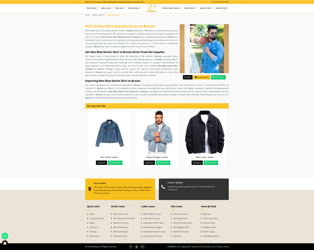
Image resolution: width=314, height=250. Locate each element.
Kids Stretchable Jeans (182, 223)
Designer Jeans (209, 227)
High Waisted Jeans (211, 236)
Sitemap (93, 232)
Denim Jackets (134, 8)
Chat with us (219, 77)
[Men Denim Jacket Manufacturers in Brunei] (109, 132)
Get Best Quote (203, 77)
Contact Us (172, 189)
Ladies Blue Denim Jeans (153, 223)
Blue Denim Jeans (120, 223)
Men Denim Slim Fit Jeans (124, 218)
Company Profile (97, 218)
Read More (101, 163)
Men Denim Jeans (120, 214)
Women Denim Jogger (152, 227)
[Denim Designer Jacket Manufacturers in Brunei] (157, 132)
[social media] (131, 247)
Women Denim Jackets (171, 8)
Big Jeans (207, 214)
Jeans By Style (221, 8)
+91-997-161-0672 (221, 2)
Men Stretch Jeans (121, 227)
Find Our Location (102, 193)
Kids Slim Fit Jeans (181, 232)
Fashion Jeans (209, 232)
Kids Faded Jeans (180, 218)
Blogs (92, 223)
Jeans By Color (205, 8)
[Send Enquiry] (204, 48)
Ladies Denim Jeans (151, 218)
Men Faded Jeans (120, 232)
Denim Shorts (189, 8)
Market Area (95, 236)
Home (87, 15)
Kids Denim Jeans (180, 214)
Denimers (96, 246)
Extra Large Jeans (210, 218)
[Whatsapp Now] (5, 236)
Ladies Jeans (106, 8)
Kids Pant (177, 236)
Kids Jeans (119, 8)
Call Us (188, 77)
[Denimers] (151, 8)
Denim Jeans (91, 8)
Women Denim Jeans (152, 214)
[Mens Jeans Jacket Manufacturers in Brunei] (205, 132)
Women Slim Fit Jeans (152, 236)
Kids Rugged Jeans (181, 227)
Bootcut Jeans (209, 223)
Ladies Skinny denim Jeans (154, 232)
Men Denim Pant (120, 236)
